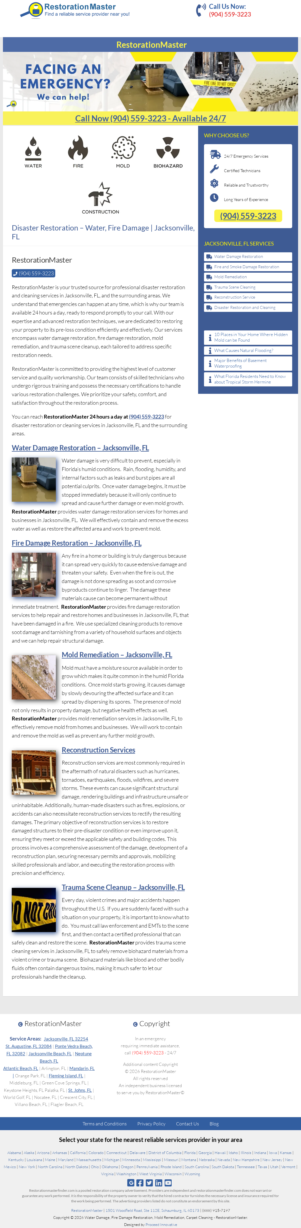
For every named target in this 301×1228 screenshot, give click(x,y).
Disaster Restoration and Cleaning (244, 307)
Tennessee (246, 1166)
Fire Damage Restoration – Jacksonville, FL (76, 543)
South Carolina (197, 1166)
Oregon (127, 1166)
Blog (214, 1124)
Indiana (260, 1152)
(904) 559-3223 (230, 14)
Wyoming (192, 1173)
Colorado (95, 1152)
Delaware (138, 1152)
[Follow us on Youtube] (168, 1183)
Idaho (233, 1152)
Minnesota (131, 1159)
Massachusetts (88, 1159)
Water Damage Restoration (238, 256)
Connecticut (116, 1152)
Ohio (95, 1166)
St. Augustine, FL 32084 (29, 1046)
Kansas (286, 1152)
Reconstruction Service (234, 296)
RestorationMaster (87, 1210)
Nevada (224, 1159)
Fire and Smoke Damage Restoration (246, 266)
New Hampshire (246, 1159)
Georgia (205, 1152)
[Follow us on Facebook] (140, 1183)
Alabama (14, 1152)
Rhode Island (171, 1166)
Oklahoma (110, 1166)
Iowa (273, 1152)
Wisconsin (173, 1173)
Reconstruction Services (98, 749)
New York (27, 1166)
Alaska (29, 1152)
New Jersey (272, 1159)
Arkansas (59, 1152)
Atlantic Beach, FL (20, 1068)
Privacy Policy (151, 1124)
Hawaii (220, 1152)
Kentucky (16, 1159)
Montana (188, 1159)
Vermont (288, 1166)
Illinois (246, 1152)
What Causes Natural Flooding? (243, 350)
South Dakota (223, 1166)
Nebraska (207, 1159)
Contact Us (187, 1124)
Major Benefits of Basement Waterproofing (240, 363)
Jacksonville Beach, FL (50, 1053)
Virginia (107, 1173)
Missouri (171, 1159)
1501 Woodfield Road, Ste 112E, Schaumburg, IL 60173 (152, 1210)
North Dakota (76, 1166)
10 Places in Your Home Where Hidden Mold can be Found (251, 337)
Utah (274, 1166)
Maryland (65, 1159)
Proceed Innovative (161, 1224)
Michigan (111, 1159)
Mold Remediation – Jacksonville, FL (117, 654)
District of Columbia (164, 1152)
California (78, 1152)
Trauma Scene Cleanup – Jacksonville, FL (123, 887)
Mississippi (152, 1159)
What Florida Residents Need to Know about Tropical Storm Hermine (250, 379)
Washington (126, 1173)
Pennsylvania (147, 1166)
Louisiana (34, 1159)
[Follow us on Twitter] (149, 1183)
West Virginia (150, 1173)
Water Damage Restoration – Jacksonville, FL (80, 447)
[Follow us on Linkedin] (159, 1183)
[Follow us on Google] (130, 1182)
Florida (189, 1152)
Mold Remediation (230, 276)
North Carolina (50, 1166)
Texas (262, 1166)
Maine (50, 1159)
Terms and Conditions (105, 1124)
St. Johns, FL (80, 1090)
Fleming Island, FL (66, 1075)
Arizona (43, 1152)
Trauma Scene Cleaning (234, 286)
